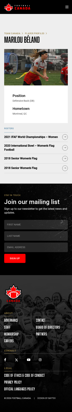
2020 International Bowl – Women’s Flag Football (29, 147)
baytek (52, 398)
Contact (41, 320)
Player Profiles (34, 33)
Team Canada (12, 33)
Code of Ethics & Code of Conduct (24, 375)
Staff (7, 327)
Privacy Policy (13, 382)
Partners (41, 334)
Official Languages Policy (19, 389)
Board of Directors (48, 327)
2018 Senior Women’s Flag (20, 158)
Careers (9, 341)
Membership (11, 334)
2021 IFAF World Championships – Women (31, 137)
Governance (11, 320)
